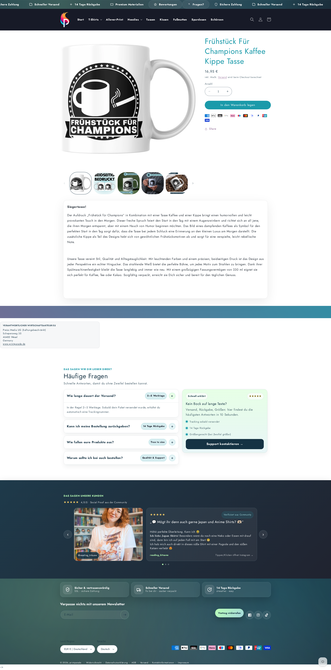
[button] (95, 20)
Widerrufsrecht (94, 662)
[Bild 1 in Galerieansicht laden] (81, 183)
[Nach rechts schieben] (193, 183)
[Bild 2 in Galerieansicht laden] (104, 183)
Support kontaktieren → (224, 444)
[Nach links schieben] (64, 183)
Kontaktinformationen (163, 662)
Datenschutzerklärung (117, 662)
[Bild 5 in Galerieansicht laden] (177, 183)
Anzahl (208, 84)
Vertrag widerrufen (229, 613)
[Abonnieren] (124, 614)
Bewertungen (168, 4)
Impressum (183, 662)
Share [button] (212, 129)
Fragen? (198, 4)
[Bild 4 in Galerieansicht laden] (153, 183)
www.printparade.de (14, 344)
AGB (134, 662)
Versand (222, 77)
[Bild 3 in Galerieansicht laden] (129, 183)
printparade (75, 662)
